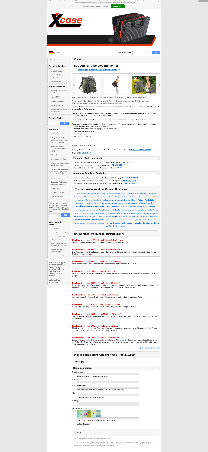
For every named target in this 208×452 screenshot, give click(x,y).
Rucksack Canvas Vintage (140, 150)
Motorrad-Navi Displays (60, 233)
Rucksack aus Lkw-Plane (58, 159)
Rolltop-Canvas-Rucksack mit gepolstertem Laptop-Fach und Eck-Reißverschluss (60, 172)
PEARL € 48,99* (129, 183)
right (159, 85)
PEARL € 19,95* (85, 153)
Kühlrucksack (55, 188)
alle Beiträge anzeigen (150, 348)
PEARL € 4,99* (116, 168)
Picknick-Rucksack (56, 155)
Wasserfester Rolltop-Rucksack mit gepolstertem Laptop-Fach (59, 149)
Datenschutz (131, 2)
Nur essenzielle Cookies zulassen (95, 6)
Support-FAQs (55, 97)
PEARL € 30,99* (131, 178)
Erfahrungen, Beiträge (57, 101)
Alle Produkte (55, 78)
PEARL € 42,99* (129, 181)
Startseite (121, 52)
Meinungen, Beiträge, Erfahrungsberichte (97, 70)
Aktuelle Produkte (56, 71)
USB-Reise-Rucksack (57, 192)
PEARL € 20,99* (127, 162)
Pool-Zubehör (57, 256)
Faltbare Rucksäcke (57, 197)
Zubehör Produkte (56, 81)
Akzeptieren (118, 6)
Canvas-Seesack (56, 178)
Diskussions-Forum (57, 105)
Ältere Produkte (55, 74)
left (74, 85)
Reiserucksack (55, 134)
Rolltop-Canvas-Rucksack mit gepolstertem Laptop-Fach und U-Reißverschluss (60, 140)
